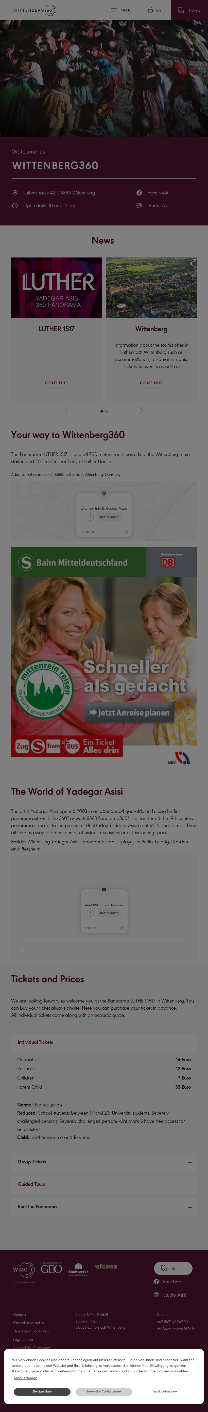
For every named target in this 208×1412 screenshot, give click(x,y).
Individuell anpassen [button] (165, 1391)
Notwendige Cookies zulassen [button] (104, 1391)
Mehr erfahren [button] (25, 1378)
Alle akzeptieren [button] (42, 1391)
